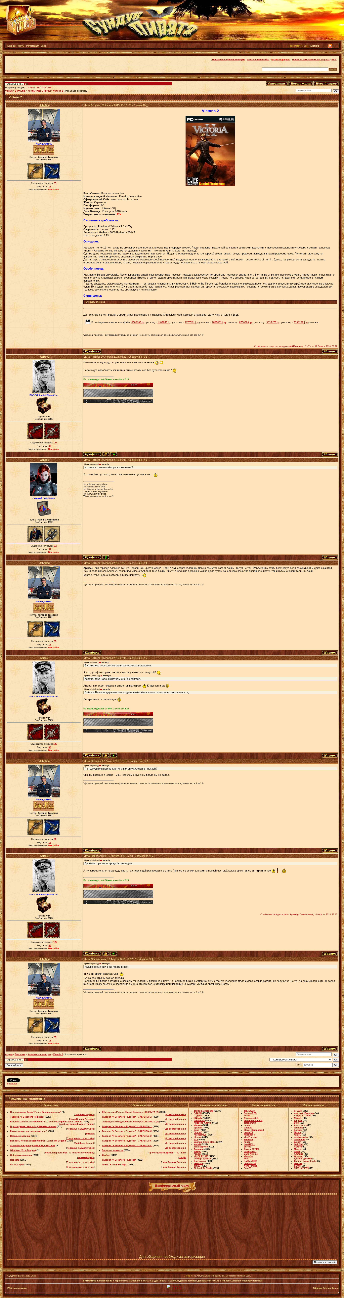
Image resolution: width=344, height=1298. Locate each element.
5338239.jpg (301, 322)
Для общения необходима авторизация (172, 1257)
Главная (11, 46)
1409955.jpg (164, 322)
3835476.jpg (273, 322)
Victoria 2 (58, 91)
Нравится (12, 1083)
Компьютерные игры (39, 91)
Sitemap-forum (331, 1288)
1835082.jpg (219, 322)
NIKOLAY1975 (44, 87)
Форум (21, 46)
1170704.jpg (191, 322)
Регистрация (32, 46)
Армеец (44, 356)
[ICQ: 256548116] (105, 557)
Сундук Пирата (15, 1276)
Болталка (20, 91)
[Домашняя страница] (105, 454)
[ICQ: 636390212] (113, 454)
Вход (43, 46)
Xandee (31, 87)
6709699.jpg (246, 322)
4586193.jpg (138, 322)
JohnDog (44, 105)
